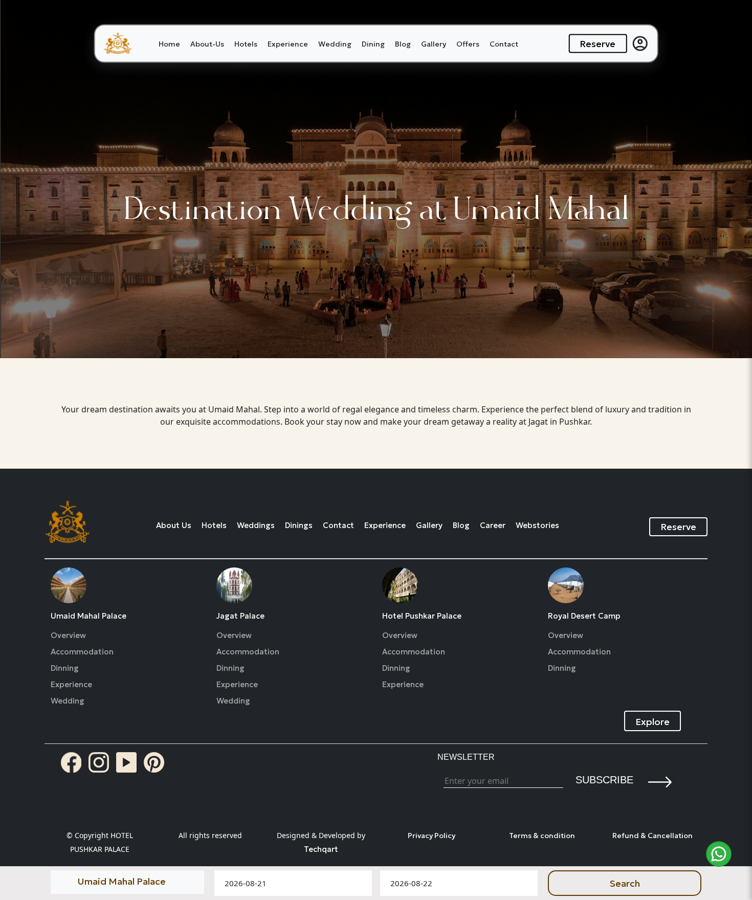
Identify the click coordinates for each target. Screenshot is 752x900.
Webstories (537, 525)
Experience (288, 43)
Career (492, 525)
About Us (173, 525)
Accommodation (82, 651)
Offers (467, 43)
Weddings (256, 525)
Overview (68, 635)
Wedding (334, 43)
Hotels (245, 43)
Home (169, 43)
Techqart (321, 849)
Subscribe (604, 779)
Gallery (433, 43)
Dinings (299, 525)
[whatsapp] (719, 854)
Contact (504, 43)
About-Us (207, 43)
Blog (403, 43)
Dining (373, 43)
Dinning (65, 668)
